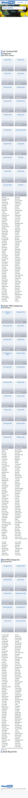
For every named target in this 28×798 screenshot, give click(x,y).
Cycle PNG (17, 480)
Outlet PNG (4, 672)
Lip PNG (16, 247)
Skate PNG (4, 207)
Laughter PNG (5, 270)
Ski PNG (16, 461)
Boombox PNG (5, 259)
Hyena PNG (17, 508)
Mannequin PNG (5, 725)
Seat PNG (4, 717)
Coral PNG (17, 711)
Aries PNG (17, 226)
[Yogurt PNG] (8, 570)
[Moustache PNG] (21, 598)
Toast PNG (17, 296)
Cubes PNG (4, 720)
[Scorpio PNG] (8, 189)
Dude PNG (4, 670)
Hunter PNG (17, 703)
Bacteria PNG (18, 449)
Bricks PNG (17, 651)
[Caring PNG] (8, 134)
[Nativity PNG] (8, 162)
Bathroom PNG (5, 555)
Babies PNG (4, 706)
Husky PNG (17, 288)
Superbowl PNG (18, 694)
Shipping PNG (18, 215)
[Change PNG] (21, 371)
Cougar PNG (17, 506)
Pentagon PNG (5, 262)
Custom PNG (5, 459)
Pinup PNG (17, 732)
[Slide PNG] (21, 344)
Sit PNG (3, 451)
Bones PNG (17, 225)
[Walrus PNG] (21, 442)
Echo (14, 11)
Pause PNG (4, 664)
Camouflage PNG (5, 466)
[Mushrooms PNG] (8, 317)
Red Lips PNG (5, 225)
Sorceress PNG (18, 728)
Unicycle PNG (18, 646)
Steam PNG (4, 675)
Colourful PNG (18, 204)
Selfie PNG (17, 231)
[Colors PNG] (21, 400)
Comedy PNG (18, 297)
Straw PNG (17, 709)
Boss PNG (17, 466)
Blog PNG (4, 221)
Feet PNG (4, 488)
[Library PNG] (8, 105)
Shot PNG (17, 551)
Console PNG (5, 301)
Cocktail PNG (5, 517)
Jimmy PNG (4, 257)
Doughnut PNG (5, 636)
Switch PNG (17, 743)
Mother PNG (4, 656)
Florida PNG (4, 667)
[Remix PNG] (8, 442)
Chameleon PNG (18, 210)
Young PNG (4, 218)
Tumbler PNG (5, 681)
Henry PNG (17, 254)
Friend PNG (17, 270)
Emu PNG (4, 659)
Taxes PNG (4, 470)
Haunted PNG (18, 673)
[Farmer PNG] (8, 92)
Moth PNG (17, 503)
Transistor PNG (5, 728)
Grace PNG (17, 664)
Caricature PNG (18, 477)
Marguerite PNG (18, 294)
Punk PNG (17, 272)
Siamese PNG (5, 657)
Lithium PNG (4, 223)
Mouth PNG (17, 686)
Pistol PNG (17, 521)
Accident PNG (18, 644)
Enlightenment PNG (6, 686)
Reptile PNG (17, 249)
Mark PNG (17, 546)
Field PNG (17, 301)
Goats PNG (17, 550)
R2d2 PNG (17, 255)
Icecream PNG (18, 291)
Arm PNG (4, 467)
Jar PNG (3, 746)
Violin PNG (4, 490)
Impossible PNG (18, 522)
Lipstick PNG (18, 527)
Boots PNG (17, 470)
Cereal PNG (17, 228)
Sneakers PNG (5, 204)
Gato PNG (17, 246)
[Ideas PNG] (8, 414)
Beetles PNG (18, 483)
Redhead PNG (5, 665)
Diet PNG (4, 668)
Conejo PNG (4, 244)
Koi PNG (3, 533)
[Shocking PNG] (8, 612)
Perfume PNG (18, 542)
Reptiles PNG (18, 259)
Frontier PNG (4, 537)
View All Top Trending (8, 55)
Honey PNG (4, 683)
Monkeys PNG (5, 280)
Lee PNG (4, 662)
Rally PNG (4, 477)
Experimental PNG (19, 488)
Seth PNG (4, 529)
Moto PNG (17, 221)
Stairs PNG (4, 268)
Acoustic (22, 11)
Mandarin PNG (5, 548)
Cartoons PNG (5, 265)
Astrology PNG (5, 239)
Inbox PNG (17, 504)
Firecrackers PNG (19, 454)
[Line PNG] (21, 78)
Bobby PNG (4, 276)
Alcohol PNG (4, 210)
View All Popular (7, 307)
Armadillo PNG (18, 727)
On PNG (16, 635)
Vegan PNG (4, 216)
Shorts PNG (4, 462)
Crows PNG (4, 660)
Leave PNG (17, 260)
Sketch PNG (4, 538)
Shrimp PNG (17, 636)
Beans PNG (17, 720)
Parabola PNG (18, 715)
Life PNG (17, 280)
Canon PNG (4, 213)
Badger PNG (17, 229)
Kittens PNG (17, 236)
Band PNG (17, 289)
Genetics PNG (5, 651)
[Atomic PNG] (8, 344)
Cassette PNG (5, 478)
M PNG (16, 519)
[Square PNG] (21, 92)
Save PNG (4, 711)
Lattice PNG (4, 709)
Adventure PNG (18, 490)
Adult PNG (4, 715)
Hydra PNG (4, 673)
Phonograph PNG (19, 699)
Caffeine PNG (5, 514)
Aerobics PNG (18, 665)
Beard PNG (17, 456)
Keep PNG (17, 457)
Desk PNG (4, 197)
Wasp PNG (4, 535)
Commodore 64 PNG (6, 524)
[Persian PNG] (21, 358)
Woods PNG (4, 532)
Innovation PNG (5, 501)
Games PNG (4, 263)
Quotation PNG (18, 667)
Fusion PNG (17, 670)
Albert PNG (4, 299)
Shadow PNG (18, 278)
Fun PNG (17, 207)
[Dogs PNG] (21, 119)
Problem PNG (18, 712)
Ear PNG (17, 498)
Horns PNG (17, 491)
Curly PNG (4, 542)
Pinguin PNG (17, 543)
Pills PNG (4, 228)
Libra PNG (4, 254)
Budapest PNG (5, 707)
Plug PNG (4, 722)
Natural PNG (4, 690)
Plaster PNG (4, 511)
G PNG (16, 704)
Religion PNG (18, 714)
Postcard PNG (5, 644)
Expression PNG (5, 226)
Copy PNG (17, 741)
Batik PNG (17, 205)
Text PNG (4, 278)
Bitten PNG (4, 638)
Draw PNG (17, 724)
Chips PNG (4, 527)
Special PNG (4, 247)
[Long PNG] (21, 148)
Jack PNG (17, 525)
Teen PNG (17, 478)
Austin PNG (17, 683)
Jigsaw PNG (4, 516)
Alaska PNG (4, 294)
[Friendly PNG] (21, 612)
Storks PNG (4, 680)
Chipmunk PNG (5, 485)
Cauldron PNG (5, 231)
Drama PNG (4, 242)
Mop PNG (17, 265)
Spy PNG (4, 246)
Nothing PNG (4, 469)
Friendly (6, 11)
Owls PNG (4, 273)
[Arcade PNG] (8, 371)
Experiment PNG (18, 733)
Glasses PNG (5, 234)
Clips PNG (4, 688)
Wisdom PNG (18, 647)
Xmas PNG (4, 284)
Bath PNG (17, 239)
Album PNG (4, 647)
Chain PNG (4, 727)
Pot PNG (4, 649)
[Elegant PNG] (21, 317)
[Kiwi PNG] (21, 584)
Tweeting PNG (18, 690)
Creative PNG (5, 202)
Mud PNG (4, 741)
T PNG (16, 730)
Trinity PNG (17, 514)
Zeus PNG (17, 485)
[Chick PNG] (8, 400)
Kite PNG (17, 495)
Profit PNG (17, 487)
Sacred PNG (4, 698)
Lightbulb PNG (18, 696)
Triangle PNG (5, 654)
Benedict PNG (18, 475)
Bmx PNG (17, 529)
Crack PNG (4, 677)
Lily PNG (3, 551)
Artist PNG (4, 504)
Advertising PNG (18, 451)
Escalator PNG (5, 498)
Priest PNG (4, 714)
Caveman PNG (18, 639)
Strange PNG (5, 487)
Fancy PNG (4, 735)
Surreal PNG (4, 730)
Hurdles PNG (4, 530)
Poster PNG (17, 532)
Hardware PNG (18, 638)
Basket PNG (4, 293)
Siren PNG (17, 233)
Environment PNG (6, 740)
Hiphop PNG (17, 717)
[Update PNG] (8, 148)
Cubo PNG (17, 662)
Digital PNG (17, 199)
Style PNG (17, 738)
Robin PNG (17, 208)
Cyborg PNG (4, 553)
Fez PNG (4, 474)
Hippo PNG (17, 293)
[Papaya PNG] (21, 570)
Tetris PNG (4, 701)
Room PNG (4, 732)
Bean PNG (17, 701)
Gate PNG (4, 546)
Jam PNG (17, 284)
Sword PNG (4, 289)
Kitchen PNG (4, 229)
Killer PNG (4, 493)
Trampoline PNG (18, 548)
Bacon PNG (17, 212)
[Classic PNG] (21, 428)
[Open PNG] (8, 64)
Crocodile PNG (5, 238)
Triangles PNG (5, 641)
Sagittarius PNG (5, 215)
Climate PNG (4, 643)
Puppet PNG (17, 267)
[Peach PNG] (8, 598)
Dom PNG (4, 509)
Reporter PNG (18, 735)
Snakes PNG (4, 737)
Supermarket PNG (6, 733)
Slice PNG (17, 698)
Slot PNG (4, 475)
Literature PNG (18, 537)
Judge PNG (17, 263)
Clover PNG (17, 693)
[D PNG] (21, 189)
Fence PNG (4, 482)
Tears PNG (17, 216)
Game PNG (17, 242)
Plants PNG (17, 659)
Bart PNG (17, 238)
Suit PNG (17, 680)
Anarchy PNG (5, 745)
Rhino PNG (17, 524)
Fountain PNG (18, 691)
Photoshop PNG (5, 297)
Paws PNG (17, 252)
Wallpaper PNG (5, 480)
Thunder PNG (18, 688)
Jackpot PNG (18, 281)
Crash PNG (17, 496)
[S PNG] (21, 162)
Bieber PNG (4, 678)
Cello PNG (17, 244)
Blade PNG (17, 453)
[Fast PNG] (21, 330)
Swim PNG (4, 272)
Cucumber (6, 14)
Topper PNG (4, 281)
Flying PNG (4, 724)
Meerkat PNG (5, 449)
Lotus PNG (4, 291)
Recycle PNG (5, 545)
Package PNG (18, 516)
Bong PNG (4, 521)
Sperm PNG (17, 672)
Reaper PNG (17, 493)
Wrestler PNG (5, 296)
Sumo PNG (4, 703)
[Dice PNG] (8, 176)
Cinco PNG (17, 553)
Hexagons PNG (5, 495)
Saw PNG (17, 641)
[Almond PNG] (8, 584)
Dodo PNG (4, 454)
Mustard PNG (5, 525)
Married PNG (4, 283)
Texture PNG (5, 743)
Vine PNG (4, 267)
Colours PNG (18, 745)
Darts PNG (4, 457)
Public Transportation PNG (21, 538)
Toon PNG (17, 469)
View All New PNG (7, 561)
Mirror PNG (4, 453)
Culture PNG (17, 746)
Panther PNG (5, 508)
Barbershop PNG (18, 681)
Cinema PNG (18, 268)
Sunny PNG (4, 685)
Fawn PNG (17, 500)
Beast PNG (17, 262)
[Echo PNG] (8, 625)
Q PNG (16, 299)
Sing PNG (17, 685)
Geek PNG (17, 678)
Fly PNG (16, 462)
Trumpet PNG (18, 464)
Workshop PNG (18, 512)
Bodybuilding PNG (19, 740)
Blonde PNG (17, 251)
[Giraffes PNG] (8, 387)
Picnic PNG (4, 704)
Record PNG (17, 675)
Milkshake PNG (18, 722)
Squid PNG (4, 251)
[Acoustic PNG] (21, 625)
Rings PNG (4, 738)
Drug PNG (4, 694)
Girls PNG (4, 236)
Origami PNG (18, 511)
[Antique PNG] (8, 428)
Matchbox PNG (18, 719)
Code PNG (4, 200)
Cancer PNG (17, 218)
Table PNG (4, 712)
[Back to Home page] (8, 2)
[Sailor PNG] (21, 387)
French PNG (17, 273)
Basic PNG (17, 197)
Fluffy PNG (17, 220)
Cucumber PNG (5, 635)
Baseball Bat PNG (19, 223)
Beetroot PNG (18, 533)
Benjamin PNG (5, 286)
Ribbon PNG (17, 286)
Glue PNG (17, 482)
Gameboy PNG (5, 503)
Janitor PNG (17, 276)
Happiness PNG (5, 472)
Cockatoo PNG (5, 699)
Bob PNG (17, 656)
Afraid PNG (4, 241)
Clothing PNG (5, 491)
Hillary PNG (17, 474)
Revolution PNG (18, 725)
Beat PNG (4, 519)
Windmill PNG (5, 693)
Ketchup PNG (18, 467)
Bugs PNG (17, 668)
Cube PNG (4, 483)
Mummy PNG (5, 506)
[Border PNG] (8, 119)
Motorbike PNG (5, 550)
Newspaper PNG (5, 199)
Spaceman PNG (18, 200)
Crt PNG (17, 234)
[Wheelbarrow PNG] (8, 358)
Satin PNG (17, 660)
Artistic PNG (18, 509)
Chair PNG (17, 257)
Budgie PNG (4, 456)
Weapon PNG (5, 233)
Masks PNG (17, 459)
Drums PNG (4, 464)
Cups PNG (17, 501)
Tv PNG (3, 212)
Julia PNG (4, 496)
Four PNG (17, 707)
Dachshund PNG (18, 657)
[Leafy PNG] (21, 414)
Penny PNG (17, 654)
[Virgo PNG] (21, 176)
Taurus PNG (4, 249)
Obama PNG (4, 220)
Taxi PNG (4, 260)
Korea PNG (4, 205)
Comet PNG (4, 500)
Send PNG (4, 275)
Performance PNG (19, 652)
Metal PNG (4, 652)
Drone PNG (17, 517)
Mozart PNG (17, 535)
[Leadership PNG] (21, 134)
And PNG (4, 691)
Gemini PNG (17, 283)
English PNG (17, 202)
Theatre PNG (18, 555)
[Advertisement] (14, 35)
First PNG (4, 461)
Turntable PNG (5, 646)
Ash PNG (17, 213)
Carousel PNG (5, 255)
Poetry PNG (17, 649)
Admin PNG (17, 545)
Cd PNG (3, 252)
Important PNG (5, 512)
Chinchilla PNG (18, 643)
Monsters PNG (5, 696)
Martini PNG (17, 530)
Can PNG (4, 719)
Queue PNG (4, 208)
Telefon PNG (4, 639)
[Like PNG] (21, 64)
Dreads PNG (17, 706)
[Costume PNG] (8, 330)
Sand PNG (4, 543)
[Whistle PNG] (21, 105)
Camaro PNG (18, 737)
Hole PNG (17, 472)
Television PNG (18, 241)
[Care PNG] (8, 78)
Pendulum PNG (18, 677)
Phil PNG (4, 288)
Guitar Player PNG (19, 275)
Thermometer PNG (6, 522)
